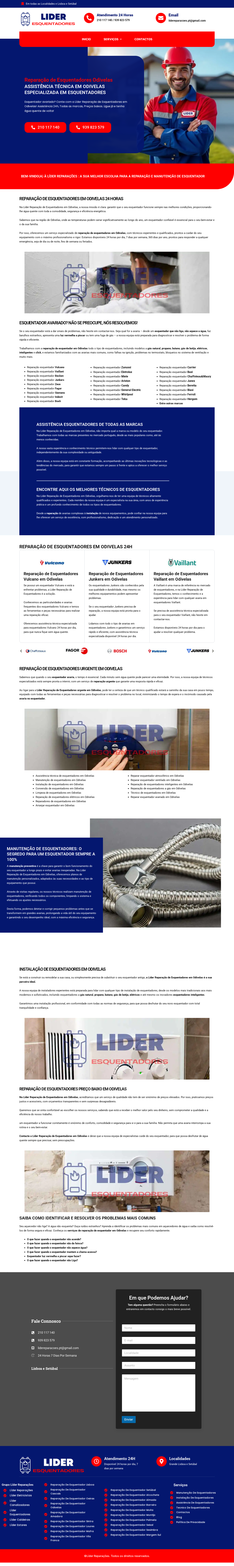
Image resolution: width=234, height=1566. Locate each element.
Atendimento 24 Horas (115, 15)
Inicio (86, 39)
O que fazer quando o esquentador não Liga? (52, 1260)
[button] (112, 39)
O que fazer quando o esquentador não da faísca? (55, 1243)
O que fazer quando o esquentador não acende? (54, 1239)
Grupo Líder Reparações (17, 1484)
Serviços (111, 39)
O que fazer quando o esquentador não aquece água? (57, 1247)
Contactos (143, 39)
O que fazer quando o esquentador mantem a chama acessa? (62, 1252)
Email (173, 15)
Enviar (128, 1419)
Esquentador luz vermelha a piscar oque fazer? (54, 1256)
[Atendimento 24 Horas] (89, 18)
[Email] (161, 18)
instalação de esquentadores (140, 990)
